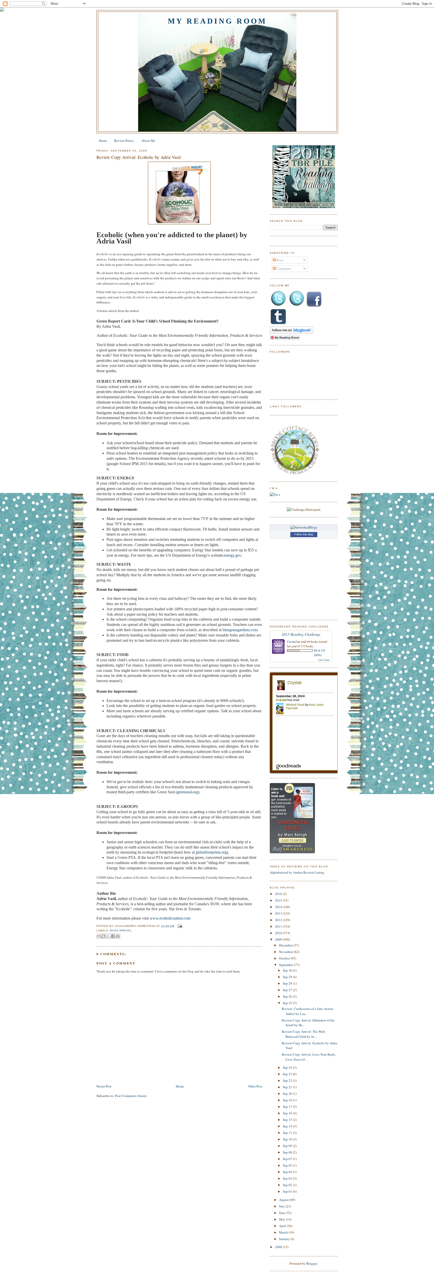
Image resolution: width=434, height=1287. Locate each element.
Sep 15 (288, 1119)
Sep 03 (288, 1178)
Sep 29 (288, 977)
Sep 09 (288, 1145)
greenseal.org (187, 792)
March (284, 1232)
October (285, 958)
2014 (279, 907)
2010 (279, 933)
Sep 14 (288, 1126)
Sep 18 (288, 1100)
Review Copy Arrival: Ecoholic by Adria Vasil (138, 157)
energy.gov (232, 555)
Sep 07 (288, 1158)
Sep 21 (288, 1087)
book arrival (121, 930)
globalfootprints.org (211, 852)
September (286, 964)
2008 (279, 1247)
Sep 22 (288, 1080)
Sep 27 (288, 990)
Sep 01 (288, 1191)
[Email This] (98, 936)
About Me (148, 140)
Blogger (311, 1263)
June (282, 1212)
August (284, 1199)
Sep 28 (288, 983)
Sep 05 (288, 1165)
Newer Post (104, 1086)
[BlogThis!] (103, 936)
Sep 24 (288, 1067)
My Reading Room (217, 21)
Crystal (291, 641)
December (286, 945)
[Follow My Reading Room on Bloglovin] (291, 332)
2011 (279, 926)
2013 (279, 913)
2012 (279, 920)
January (284, 1239)
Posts (280, 260)
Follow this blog (303, 534)
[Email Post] (179, 926)
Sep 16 (288, 1113)
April (283, 1226)
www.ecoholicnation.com (170, 918)
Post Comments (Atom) (130, 1095)
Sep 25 (288, 1003)
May (282, 1219)
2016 (279, 893)
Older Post (255, 1086)
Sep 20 (288, 1093)
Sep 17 (288, 1106)
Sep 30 (288, 970)
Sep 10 (288, 1139)
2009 (279, 939)
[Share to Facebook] (113, 936)
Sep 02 (288, 1185)
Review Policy (124, 140)
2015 (279, 900)
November (286, 951)
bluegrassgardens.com (240, 630)
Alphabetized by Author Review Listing (297, 872)
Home (103, 140)
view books (324, 660)
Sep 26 (288, 996)
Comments (283, 268)
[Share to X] (108, 936)
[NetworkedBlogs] (303, 527)
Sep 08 (288, 1152)
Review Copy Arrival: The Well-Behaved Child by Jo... (304, 1034)
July (282, 1206)
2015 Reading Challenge (301, 634)
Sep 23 (288, 1074)
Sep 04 (288, 1172)
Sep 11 (288, 1132)
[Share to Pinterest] (117, 936)
